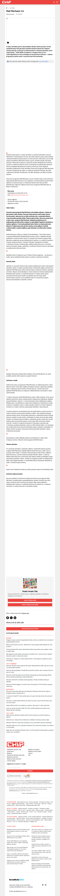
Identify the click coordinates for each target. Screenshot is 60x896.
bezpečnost (10, 689)
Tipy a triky (9, 713)
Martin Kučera (10, 14)
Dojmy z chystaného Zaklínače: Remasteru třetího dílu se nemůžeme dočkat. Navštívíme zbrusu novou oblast (18, 855)
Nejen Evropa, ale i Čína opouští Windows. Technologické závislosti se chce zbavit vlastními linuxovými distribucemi (17, 849)
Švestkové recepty (42, 811)
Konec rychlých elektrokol (34, 816)
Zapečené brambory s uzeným (19, 813)
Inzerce (30, 753)
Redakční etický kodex (34, 751)
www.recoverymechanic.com (19, 195)
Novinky (8, 638)
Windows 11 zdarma (47, 818)
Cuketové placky (49, 810)
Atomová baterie (21, 820)
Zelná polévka (11, 811)
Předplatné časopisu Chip (14, 749)
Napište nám (25, 613)
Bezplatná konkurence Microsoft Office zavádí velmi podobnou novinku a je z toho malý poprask (18, 831)
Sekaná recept (24, 811)
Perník (31, 811)
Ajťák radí (43, 803)
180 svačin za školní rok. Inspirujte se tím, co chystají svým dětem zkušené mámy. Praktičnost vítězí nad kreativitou (42, 831)
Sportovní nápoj (30, 810)
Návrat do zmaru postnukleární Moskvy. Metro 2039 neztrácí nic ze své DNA (18, 836)
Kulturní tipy (37, 803)
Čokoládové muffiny (44, 808)
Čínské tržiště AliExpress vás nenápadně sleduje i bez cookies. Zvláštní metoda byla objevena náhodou (17, 842)
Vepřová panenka (22, 808)
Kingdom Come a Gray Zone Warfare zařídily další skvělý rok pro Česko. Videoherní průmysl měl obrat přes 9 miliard (18, 862)
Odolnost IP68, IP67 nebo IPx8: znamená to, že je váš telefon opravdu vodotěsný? (29, 722)
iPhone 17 (9, 821)
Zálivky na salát (39, 810)
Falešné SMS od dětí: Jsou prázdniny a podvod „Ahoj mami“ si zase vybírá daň (27, 705)
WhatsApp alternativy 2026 (33, 805)
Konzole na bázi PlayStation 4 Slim (34, 820)
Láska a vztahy (29, 803)
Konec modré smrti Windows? (33, 818)
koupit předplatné (30, 600)
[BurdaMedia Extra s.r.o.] (15, 744)
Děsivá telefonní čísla (22, 802)
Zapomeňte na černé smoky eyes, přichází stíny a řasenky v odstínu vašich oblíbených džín (42, 859)
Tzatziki (18, 811)
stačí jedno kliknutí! (43, 61)
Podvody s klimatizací (23, 821)
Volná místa (10, 751)
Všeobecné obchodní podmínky (16, 755)
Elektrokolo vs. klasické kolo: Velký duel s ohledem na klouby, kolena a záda (27, 720)
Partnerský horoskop (44, 802)
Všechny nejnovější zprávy (30, 628)
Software (12, 8)
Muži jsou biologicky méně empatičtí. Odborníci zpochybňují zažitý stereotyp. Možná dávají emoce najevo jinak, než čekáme (41, 866)
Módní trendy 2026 (20, 805)
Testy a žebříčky (11, 663)
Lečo (35, 811)
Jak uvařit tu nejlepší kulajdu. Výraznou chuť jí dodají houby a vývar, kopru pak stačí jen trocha (41, 852)
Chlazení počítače (22, 816)
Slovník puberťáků (33, 802)
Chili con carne (21, 810)
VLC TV (15, 821)
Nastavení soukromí (12, 757)
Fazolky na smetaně (33, 808)
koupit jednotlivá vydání (30, 604)
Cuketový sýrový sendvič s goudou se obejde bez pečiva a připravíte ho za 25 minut (41, 846)
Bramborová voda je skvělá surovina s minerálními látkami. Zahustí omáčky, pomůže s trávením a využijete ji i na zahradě (41, 838)
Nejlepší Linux (33, 821)
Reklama (9, 753)
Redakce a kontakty (33, 749)
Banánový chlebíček (12, 810)
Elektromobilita (48, 820)
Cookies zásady (11, 760)
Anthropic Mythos (11, 820)
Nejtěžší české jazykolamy (17, 803)
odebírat (30, 771)
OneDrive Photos (20, 818)
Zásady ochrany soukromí (14, 759)
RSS (29, 755)
